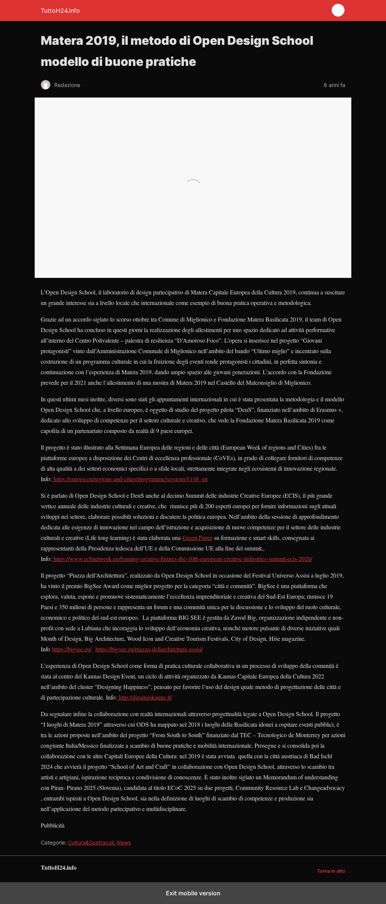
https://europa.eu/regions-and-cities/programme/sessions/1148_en (130, 479)
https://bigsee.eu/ (72, 649)
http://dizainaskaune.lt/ (144, 697)
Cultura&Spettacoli (91, 842)
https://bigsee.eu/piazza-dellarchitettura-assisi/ (149, 649)
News (124, 842)
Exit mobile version (193, 893)
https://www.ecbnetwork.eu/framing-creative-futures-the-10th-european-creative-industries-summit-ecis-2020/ (182, 559)
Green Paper (197, 537)
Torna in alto (331, 871)
